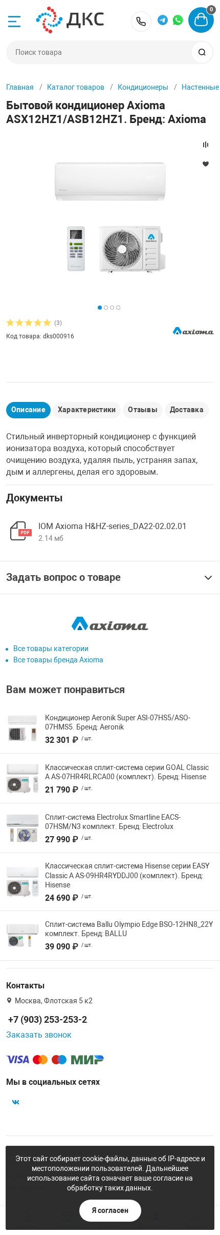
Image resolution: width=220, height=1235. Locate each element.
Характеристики (87, 410)
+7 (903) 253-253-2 (141, 21)
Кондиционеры (143, 87)
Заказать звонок (39, 1035)
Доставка (187, 410)
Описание (28, 410)
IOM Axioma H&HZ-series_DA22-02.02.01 (112, 526)
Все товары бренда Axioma (58, 660)
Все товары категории (51, 648)
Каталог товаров (75, 87)
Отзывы (142, 410)
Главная (20, 87)
